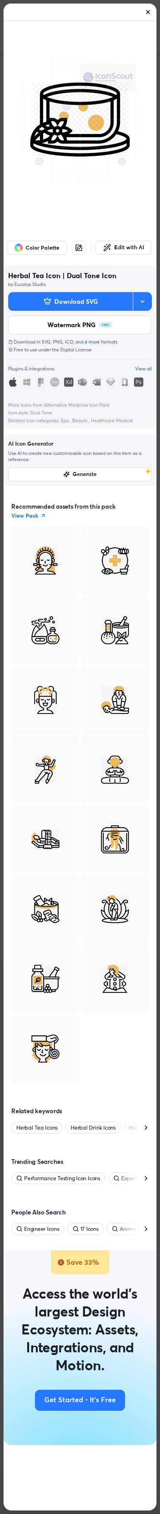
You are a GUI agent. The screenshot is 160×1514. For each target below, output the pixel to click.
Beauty (80, 420)
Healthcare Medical (112, 420)
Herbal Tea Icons (36, 1127)
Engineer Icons (41, 1228)
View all (143, 369)
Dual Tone (41, 413)
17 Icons (89, 1228)
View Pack (24, 515)
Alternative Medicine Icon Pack (77, 405)
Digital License (76, 350)
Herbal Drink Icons (93, 1127)
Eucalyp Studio (30, 284)
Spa (65, 420)
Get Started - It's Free (80, 1400)
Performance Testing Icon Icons (62, 1178)
